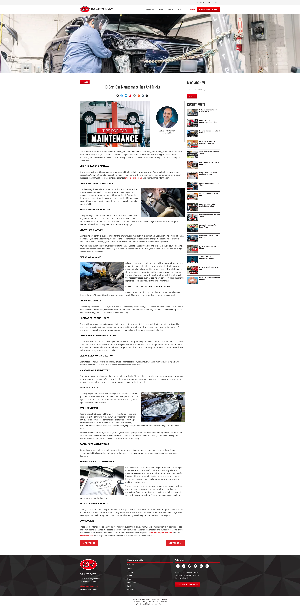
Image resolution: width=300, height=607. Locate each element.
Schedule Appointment (209, 9)
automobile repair (133, 178)
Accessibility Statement (158, 602)
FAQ (209, 2)
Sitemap (154, 604)
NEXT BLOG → (175, 543)
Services (150, 9)
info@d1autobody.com (89, 586)
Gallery (182, 9)
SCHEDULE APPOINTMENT (187, 585)
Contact (217, 2)
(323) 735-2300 (85, 589)
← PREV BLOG (89, 543)
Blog (129, 579)
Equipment (201, 2)
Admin (161, 604)
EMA (147, 604)
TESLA (160, 9)
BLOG (192, 9)
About (171, 9)
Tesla (129, 568)
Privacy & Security (140, 602)
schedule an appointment (160, 532)
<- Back (84, 82)
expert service (86, 535)
